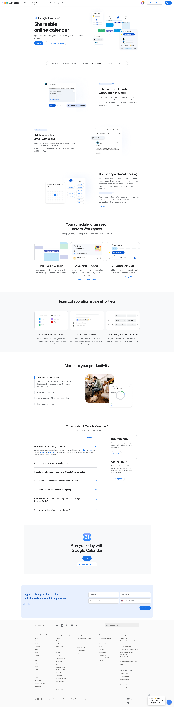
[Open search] (143, 3)
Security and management (65, 635)
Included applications (42, 635)
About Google (63, 699)
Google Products (76, 699)
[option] (55, 64)
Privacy (48, 699)
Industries (44, 3)
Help (85, 699)
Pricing (56, 3)
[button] (169, 702)
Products (34, 3)
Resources (65, 3)
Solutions (26, 3)
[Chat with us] (169, 702)
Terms (54, 699)
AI (50, 3)
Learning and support (127, 635)
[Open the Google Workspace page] (11, 3)
